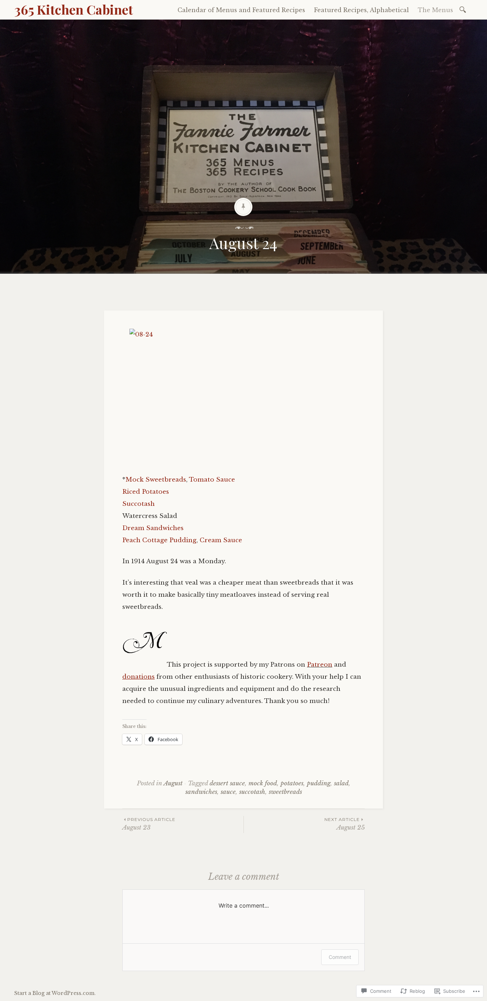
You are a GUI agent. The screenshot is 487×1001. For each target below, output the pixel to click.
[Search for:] (464, 9)
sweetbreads (285, 792)
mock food (262, 783)
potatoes (292, 783)
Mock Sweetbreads (155, 479)
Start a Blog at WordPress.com (54, 993)
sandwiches (201, 792)
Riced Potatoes (145, 492)
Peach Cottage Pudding (159, 540)
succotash (252, 792)
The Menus (435, 10)
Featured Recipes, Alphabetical (361, 10)
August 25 (344, 824)
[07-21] (144, 664)
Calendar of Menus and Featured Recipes (241, 10)
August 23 (148, 824)
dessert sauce (227, 783)
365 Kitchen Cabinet (73, 9)
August (173, 783)
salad (341, 783)
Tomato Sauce (212, 479)
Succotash (138, 504)
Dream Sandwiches (153, 528)
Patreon (319, 664)
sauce (228, 792)
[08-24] (243, 396)
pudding (318, 783)
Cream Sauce (221, 540)
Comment (340, 957)
